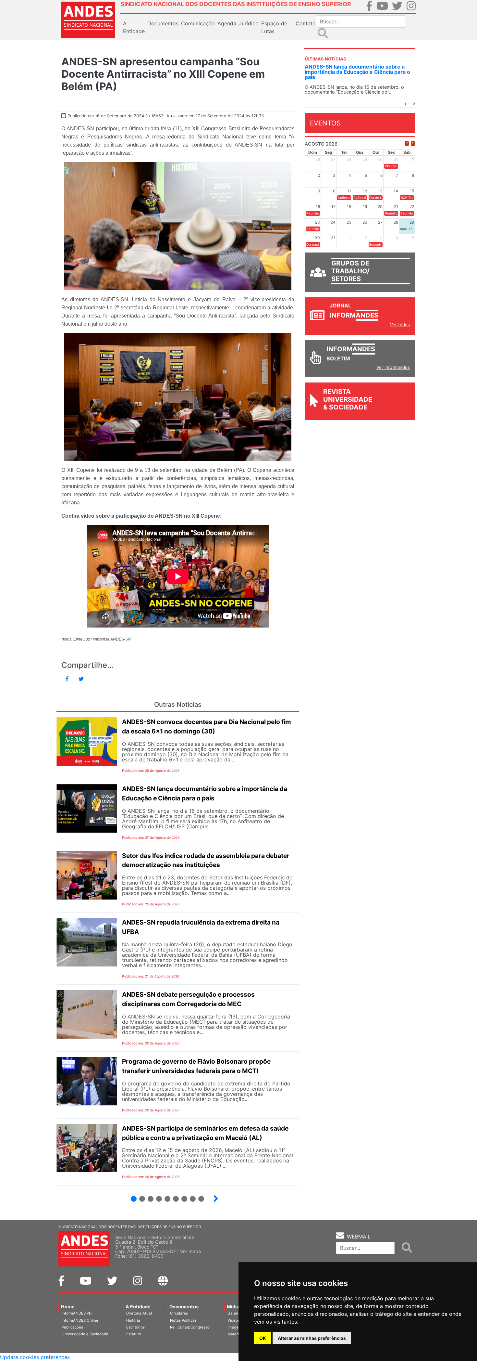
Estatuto (133, 1334)
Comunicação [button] (198, 23)
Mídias (234, 1306)
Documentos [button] (162, 23)
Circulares (179, 1313)
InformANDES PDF (78, 1313)
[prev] (407, 143)
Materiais (235, 1334)
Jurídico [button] (249, 23)
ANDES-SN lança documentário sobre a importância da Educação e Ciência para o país (357, 71)
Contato (306, 23)
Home (68, 1306)
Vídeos (233, 1320)
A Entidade (138, 1306)
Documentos (184, 1306)
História (133, 1320)
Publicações (72, 1327)
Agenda (226, 23)
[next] (413, 143)
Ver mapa (190, 1251)
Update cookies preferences (35, 1357)
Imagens (235, 1327)
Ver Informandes (393, 367)
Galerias (234, 1313)
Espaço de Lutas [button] (274, 27)
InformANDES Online (80, 1320)
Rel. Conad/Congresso (190, 1327)
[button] (405, 103)
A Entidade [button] (134, 27)
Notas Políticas (183, 1320)
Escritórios (135, 1327)
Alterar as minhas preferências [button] (312, 1338)
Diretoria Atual (139, 1313)
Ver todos (400, 324)
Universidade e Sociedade (85, 1334)
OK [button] (262, 1338)
